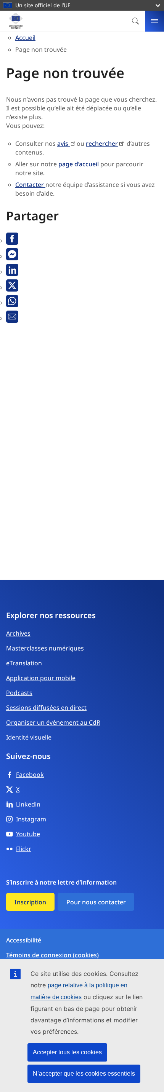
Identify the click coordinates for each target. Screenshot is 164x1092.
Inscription (30, 902)
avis (63, 143)
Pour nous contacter (96, 902)
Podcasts (19, 693)
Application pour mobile (41, 678)
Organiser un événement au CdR (53, 722)
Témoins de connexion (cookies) (52, 955)
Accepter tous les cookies (67, 1052)
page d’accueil (78, 164)
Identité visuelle (28, 737)
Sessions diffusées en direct (46, 707)
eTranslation (24, 663)
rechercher (102, 143)
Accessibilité (23, 940)
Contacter (30, 184)
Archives (18, 633)
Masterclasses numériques (45, 648)
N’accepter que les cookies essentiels (84, 1073)
